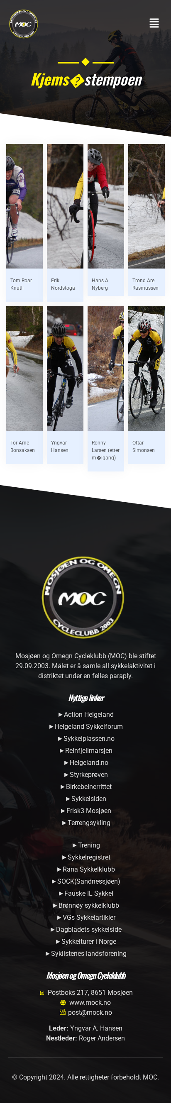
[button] (154, 24)
